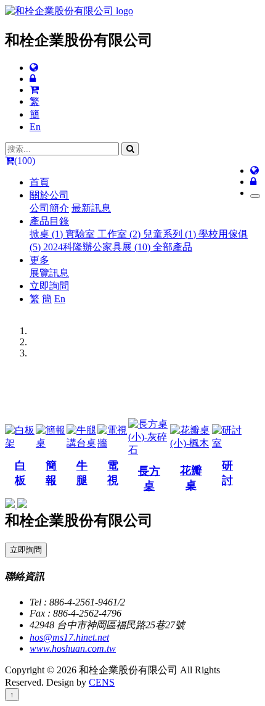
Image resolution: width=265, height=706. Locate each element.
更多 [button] (39, 260)
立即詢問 (49, 286)
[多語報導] (34, 67)
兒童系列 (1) (170, 234)
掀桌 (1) (47, 234)
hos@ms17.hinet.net (69, 637)
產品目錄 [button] (49, 221)
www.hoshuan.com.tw (73, 648)
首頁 (39, 182)
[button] (11, 504)
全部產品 (172, 247)
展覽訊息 (49, 273)
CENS (102, 682)
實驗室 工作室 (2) (104, 234)
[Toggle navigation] (255, 196)
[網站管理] (33, 78)
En (35, 126)
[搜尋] (130, 148)
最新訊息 (91, 208)
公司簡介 (49, 208)
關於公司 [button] (49, 195)
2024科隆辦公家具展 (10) (98, 247)
